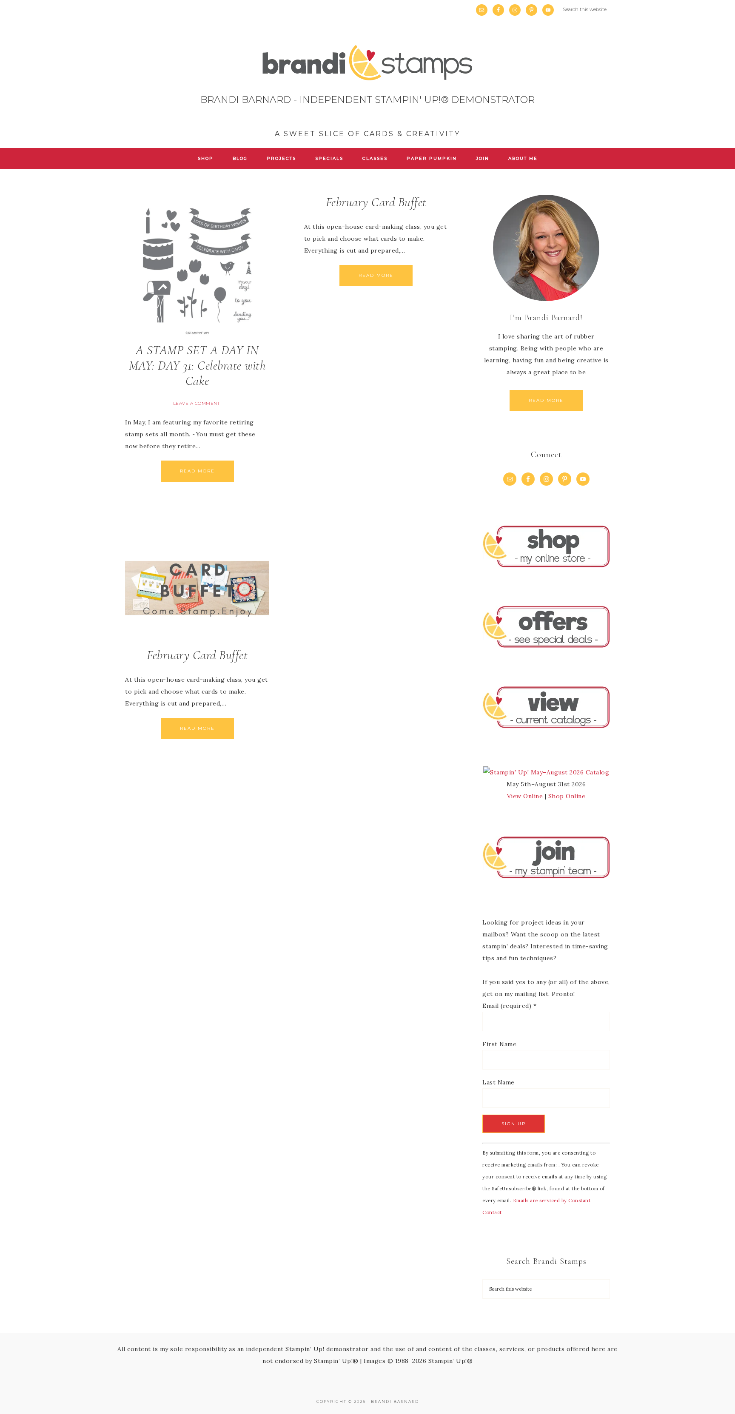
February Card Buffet (376, 202)
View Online (525, 796)
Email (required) (509, 1006)
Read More (197, 471)
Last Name (498, 1082)
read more (546, 400)
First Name (499, 1044)
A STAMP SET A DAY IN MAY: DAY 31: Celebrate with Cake (197, 365)
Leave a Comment (196, 403)
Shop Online (567, 796)
